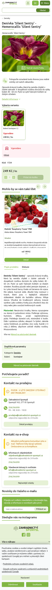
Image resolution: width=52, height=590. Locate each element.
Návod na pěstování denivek (23, 334)
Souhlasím (37, 584)
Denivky (17, 352)
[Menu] (43, 3)
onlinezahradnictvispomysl (23, 534)
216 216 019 (14, 407)
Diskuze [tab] (25, 263)
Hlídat (6, 153)
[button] (25, 248)
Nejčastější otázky (25, 482)
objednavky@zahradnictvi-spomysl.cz (26, 455)
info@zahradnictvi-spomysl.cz (22, 469)
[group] (25, 225)
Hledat (41, 10)
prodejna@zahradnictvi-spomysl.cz (25, 414)
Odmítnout (13, 584)
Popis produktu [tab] (11, 263)
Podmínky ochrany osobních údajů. (18, 564)
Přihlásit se (39, 508)
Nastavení (25, 578)
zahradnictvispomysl (27, 534)
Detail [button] (25, 256)
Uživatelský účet (26, 3)
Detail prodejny (25, 423)
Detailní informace (10, 98)
